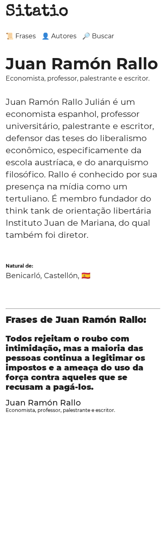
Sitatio (37, 12)
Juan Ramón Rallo (43, 403)
